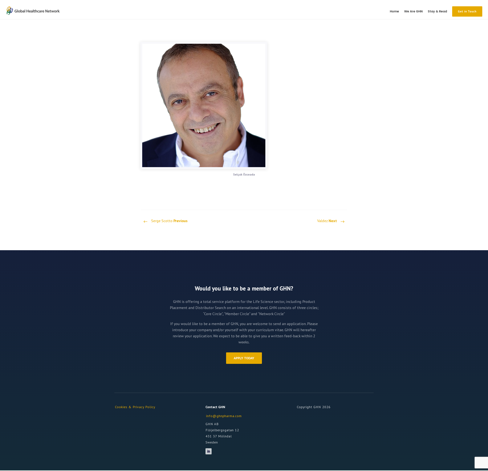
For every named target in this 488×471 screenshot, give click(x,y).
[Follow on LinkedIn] (208, 451)
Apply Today (244, 358)
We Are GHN (413, 12)
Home (394, 12)
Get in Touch (467, 11)
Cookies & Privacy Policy (135, 407)
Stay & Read (437, 12)
